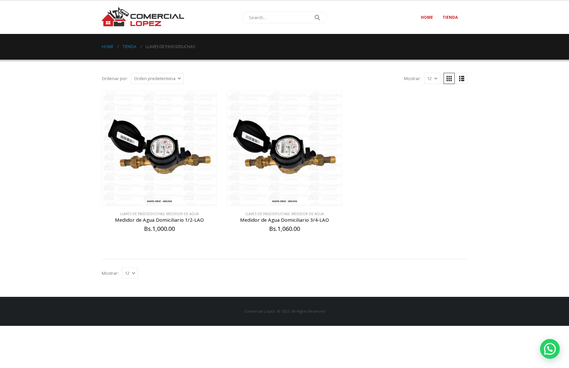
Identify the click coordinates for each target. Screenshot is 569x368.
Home (427, 17)
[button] (449, 78)
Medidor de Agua (182, 214)
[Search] (317, 17)
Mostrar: (412, 78)
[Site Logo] (143, 17)
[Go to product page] (159, 148)
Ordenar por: (115, 78)
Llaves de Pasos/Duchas (142, 214)
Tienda (450, 17)
